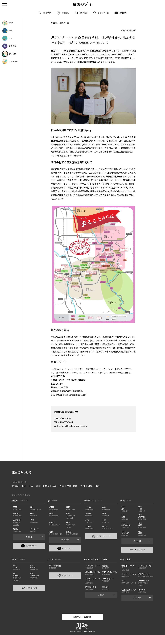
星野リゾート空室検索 (82, 616)
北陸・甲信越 (42, 485)
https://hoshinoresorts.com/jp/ (71, 394)
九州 (83, 485)
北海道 (15, 485)
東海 (54, 485)
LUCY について (67, 575)
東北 (23, 485)
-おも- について (139, 550)
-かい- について (67, 548)
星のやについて (31, 546)
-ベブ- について (31, 588)
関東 (31, 485)
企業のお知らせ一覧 (61, 23)
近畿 (62, 485)
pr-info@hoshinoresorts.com (73, 425)
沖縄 (90, 485)
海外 (98, 485)
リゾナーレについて (104, 536)
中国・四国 (72, 485)
